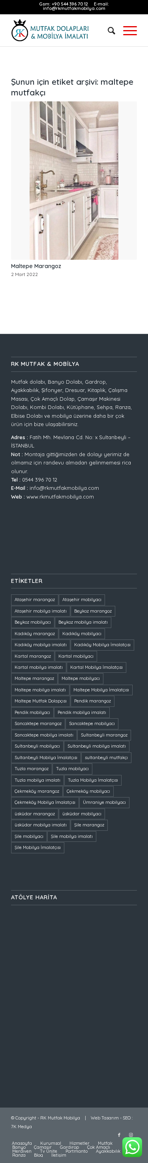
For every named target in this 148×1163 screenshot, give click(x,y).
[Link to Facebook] (119, 1135)
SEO (127, 1118)
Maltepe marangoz (34, 678)
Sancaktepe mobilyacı (92, 723)
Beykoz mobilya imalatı (83, 622)
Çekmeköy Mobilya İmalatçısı (45, 802)
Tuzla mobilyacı (72, 768)
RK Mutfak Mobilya (60, 1118)
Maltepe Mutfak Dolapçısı (41, 701)
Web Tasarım (105, 1118)
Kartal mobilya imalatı (39, 667)
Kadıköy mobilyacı (81, 633)
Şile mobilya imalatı (72, 836)
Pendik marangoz (92, 701)
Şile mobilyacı (29, 836)
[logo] (61, 30)
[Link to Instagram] (131, 1135)
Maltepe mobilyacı (81, 678)
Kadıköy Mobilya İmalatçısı (102, 644)
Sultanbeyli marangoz (104, 735)
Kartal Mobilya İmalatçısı (96, 667)
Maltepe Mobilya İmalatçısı (101, 690)
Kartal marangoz (33, 656)
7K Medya (21, 1126)
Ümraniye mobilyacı (104, 802)
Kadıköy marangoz (35, 633)
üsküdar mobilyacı (81, 814)
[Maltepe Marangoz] (74, 180)
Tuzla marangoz (32, 768)
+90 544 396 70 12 (70, 4)
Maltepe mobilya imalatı (40, 690)
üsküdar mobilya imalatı (41, 825)
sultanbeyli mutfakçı (106, 757)
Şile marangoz (89, 825)
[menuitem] (107, 30)
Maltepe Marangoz (36, 266)
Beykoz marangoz (93, 611)
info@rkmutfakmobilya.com (74, 8)
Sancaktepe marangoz (38, 723)
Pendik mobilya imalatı (82, 712)
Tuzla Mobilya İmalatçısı (93, 780)
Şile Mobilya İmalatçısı (38, 847)
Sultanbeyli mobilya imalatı (96, 746)
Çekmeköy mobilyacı (88, 791)
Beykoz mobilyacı (33, 622)
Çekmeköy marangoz (37, 791)
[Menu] (126, 30)
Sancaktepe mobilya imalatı (44, 735)
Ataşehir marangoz (35, 599)
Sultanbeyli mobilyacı (37, 746)
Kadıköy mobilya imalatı (41, 644)
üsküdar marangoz (35, 814)
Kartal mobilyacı (76, 656)
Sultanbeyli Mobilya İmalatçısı (46, 757)
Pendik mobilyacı (32, 712)
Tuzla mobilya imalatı (37, 780)
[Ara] (107, 30)
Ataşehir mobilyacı (81, 599)
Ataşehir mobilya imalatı (41, 611)
